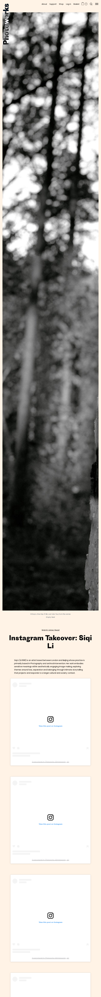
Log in (68, 4)
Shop (61, 4)
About (44, 4)
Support (53, 4)
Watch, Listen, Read (50, 630)
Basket (76, 4)
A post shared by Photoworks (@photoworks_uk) (50, 762)
